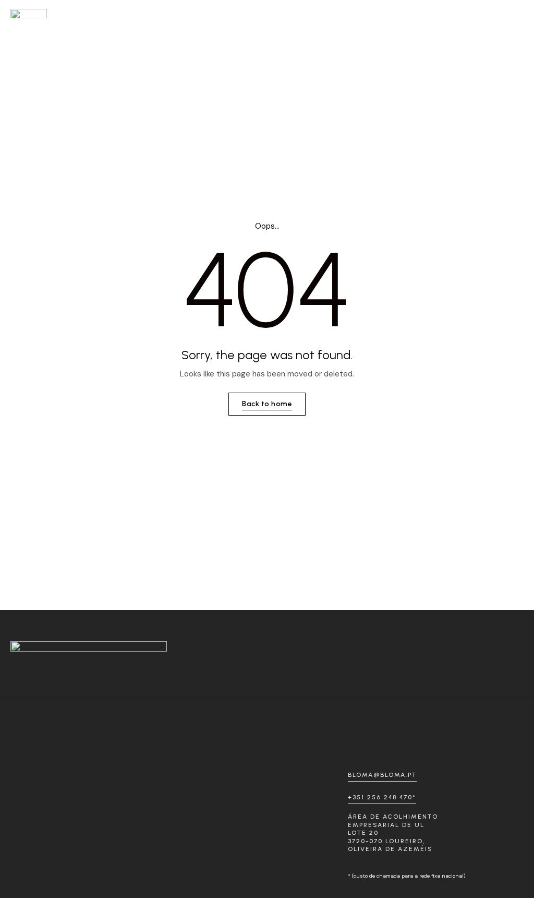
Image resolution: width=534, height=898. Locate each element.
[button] (514, 13)
